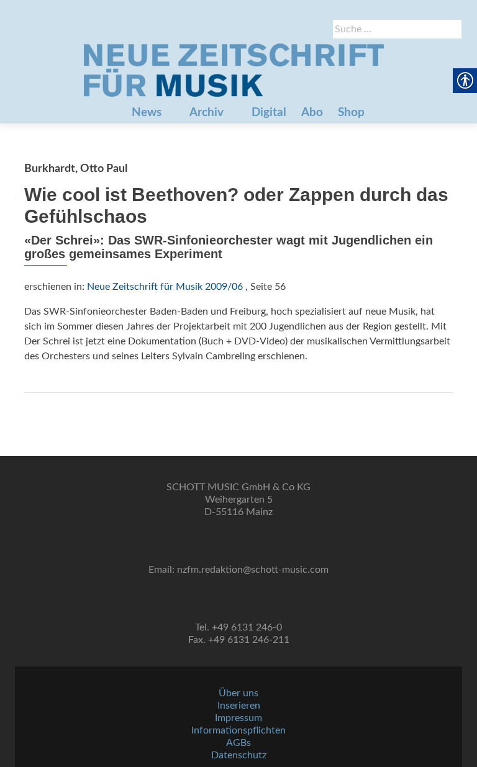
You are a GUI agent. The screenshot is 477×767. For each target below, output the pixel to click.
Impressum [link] (238, 718)
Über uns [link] (238, 693)
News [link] (146, 113)
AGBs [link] (238, 743)
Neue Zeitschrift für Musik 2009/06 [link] (165, 287)
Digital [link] (269, 113)
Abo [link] (312, 113)
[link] (233, 70)
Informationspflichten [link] (238, 730)
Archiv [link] (206, 113)
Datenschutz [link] (238, 755)
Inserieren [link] (238, 706)
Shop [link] (351, 113)
